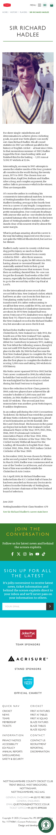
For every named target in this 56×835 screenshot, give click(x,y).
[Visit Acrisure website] (28, 658)
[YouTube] (37, 553)
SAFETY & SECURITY (12, 758)
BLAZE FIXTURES (39, 722)
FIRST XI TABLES (38, 714)
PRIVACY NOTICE (11, 740)
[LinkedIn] (31, 553)
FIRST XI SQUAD (39, 718)
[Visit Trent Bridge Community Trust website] (28, 683)
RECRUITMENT (38, 744)
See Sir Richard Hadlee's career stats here (25, 511)
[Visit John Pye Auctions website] (28, 634)
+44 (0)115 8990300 (36, 807)
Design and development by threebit (36, 825)
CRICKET (7, 711)
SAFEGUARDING (11, 755)
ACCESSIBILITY (10, 744)
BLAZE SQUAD (38, 729)
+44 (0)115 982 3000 (39, 797)
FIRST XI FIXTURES (40, 711)
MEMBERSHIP (9, 722)
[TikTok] (43, 553)
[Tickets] (45, 5)
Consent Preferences (27, 821)
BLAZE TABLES (38, 725)
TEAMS (5, 718)
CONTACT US (37, 740)
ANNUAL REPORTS (12, 751)
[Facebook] (12, 553)
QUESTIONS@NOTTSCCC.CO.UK (31, 804)
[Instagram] (25, 553)
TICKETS (6, 725)
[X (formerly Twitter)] (19, 553)
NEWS (5, 714)
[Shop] (52, 5)
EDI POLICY (8, 747)
